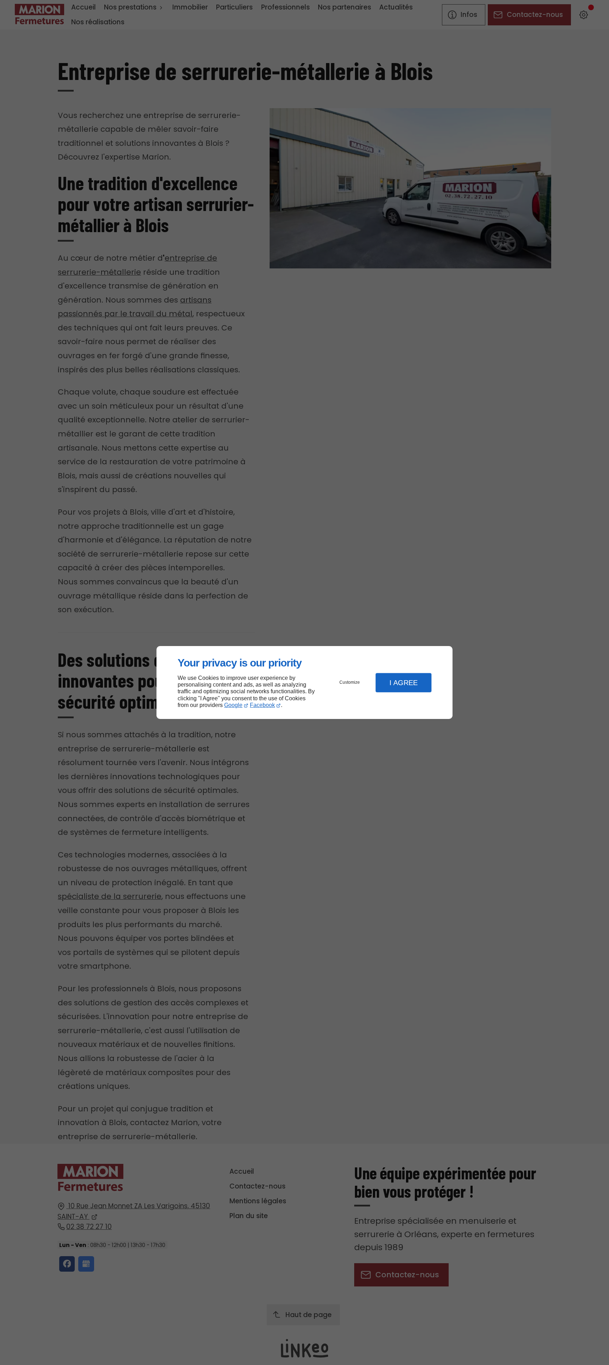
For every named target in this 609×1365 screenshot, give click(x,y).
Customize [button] (349, 682)
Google (233, 705)
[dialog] (304, 682)
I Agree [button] (403, 683)
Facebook (262, 705)
